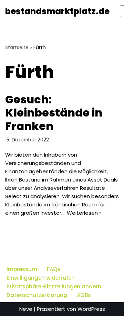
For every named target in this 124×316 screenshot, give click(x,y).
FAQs (53, 269)
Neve (25, 309)
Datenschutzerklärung (37, 295)
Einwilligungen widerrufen (41, 277)
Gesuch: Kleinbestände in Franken (53, 113)
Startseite (17, 47)
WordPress (91, 309)
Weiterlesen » (84, 212)
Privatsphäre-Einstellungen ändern (54, 286)
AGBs (84, 295)
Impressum (22, 269)
